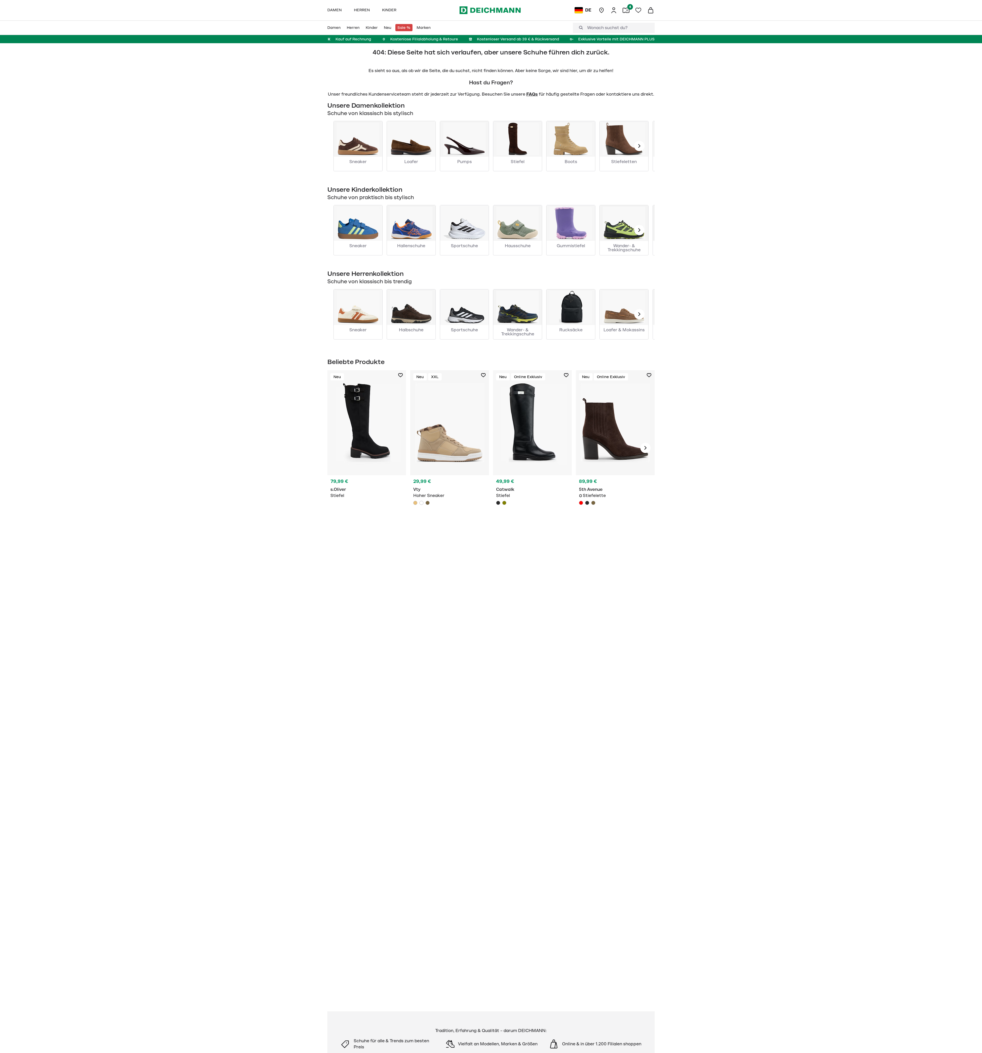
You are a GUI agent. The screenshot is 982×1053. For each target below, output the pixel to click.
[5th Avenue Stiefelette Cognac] (593, 503)
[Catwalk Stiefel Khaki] (504, 503)
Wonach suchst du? (607, 28)
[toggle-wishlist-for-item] (400, 375)
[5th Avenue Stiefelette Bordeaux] (581, 503)
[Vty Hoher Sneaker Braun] (427, 503)
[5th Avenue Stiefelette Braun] (615, 448)
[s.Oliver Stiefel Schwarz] (366, 448)
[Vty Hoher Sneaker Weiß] (421, 503)
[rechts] (645, 448)
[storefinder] (601, 10)
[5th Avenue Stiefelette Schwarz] (587, 503)
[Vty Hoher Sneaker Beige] (449, 448)
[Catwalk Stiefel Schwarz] (532, 448)
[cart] (650, 10)
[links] (639, 146)
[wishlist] (638, 10)
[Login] (614, 10)
